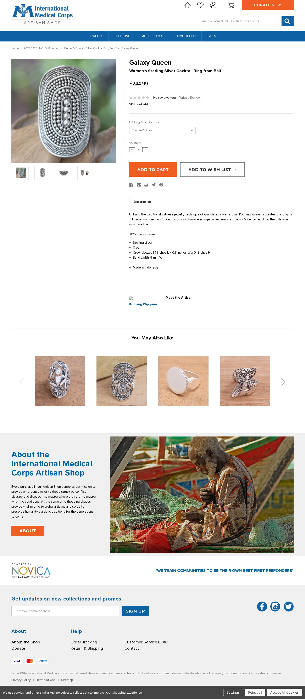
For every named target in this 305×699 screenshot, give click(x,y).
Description (142, 202)
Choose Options (60, 380)
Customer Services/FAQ (146, 642)
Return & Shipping (87, 648)
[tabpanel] (60, 381)
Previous (22, 382)
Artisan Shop (42, 22)
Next (283, 382)
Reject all (255, 692)
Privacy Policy (21, 680)
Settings (233, 692)
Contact (131, 648)
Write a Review (190, 98)
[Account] (213, 5)
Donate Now (267, 5)
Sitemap (67, 680)
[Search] (288, 21)
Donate (18, 648)
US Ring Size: (145, 122)
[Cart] (231, 5)
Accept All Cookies (284, 692)
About (28, 530)
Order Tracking (84, 642)
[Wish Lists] (200, 5)
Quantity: (135, 142)
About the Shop (25, 642)
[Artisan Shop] (187, 5)
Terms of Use (46, 680)
